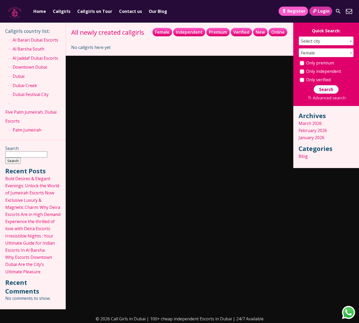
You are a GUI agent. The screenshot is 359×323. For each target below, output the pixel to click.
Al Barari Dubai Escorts (35, 40)
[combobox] (326, 41)
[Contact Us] (349, 11)
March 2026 (310, 123)
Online (278, 32)
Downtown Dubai (30, 67)
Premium (218, 32)
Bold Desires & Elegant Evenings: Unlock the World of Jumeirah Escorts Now (32, 186)
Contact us (130, 11)
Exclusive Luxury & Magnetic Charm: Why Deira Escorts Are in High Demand (32, 207)
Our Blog (158, 11)
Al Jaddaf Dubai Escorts (35, 58)
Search (12, 148)
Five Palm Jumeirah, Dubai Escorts (31, 116)
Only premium (319, 63)
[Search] (338, 11)
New (260, 32)
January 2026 (311, 137)
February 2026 (313, 130)
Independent (189, 32)
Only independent (323, 71)
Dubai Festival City (31, 94)
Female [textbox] (308, 53)
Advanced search (329, 98)
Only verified (318, 80)
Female (162, 32)
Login (324, 11)
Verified (241, 32)
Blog (303, 156)
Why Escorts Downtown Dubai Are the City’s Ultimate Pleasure (28, 264)
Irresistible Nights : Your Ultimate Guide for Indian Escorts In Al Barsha (30, 243)
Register (296, 11)
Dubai (18, 76)
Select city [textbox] (310, 41)
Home (39, 11)
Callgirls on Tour (94, 11)
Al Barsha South (28, 49)
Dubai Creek (25, 85)
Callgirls (61, 11)
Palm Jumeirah (27, 130)
